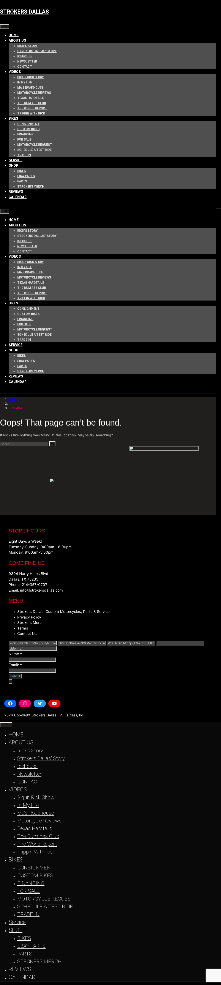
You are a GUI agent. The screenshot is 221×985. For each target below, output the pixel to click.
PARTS (22, 181)
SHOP (13, 165)
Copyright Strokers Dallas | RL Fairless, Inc (49, 715)
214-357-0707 (34, 585)
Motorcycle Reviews (34, 92)
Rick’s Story (27, 46)
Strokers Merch (30, 622)
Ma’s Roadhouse (30, 87)
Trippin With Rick (31, 113)
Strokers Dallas (24, 12)
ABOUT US (17, 40)
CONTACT (24, 66)
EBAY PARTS (26, 176)
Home (13, 399)
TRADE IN (24, 155)
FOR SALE (24, 139)
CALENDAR (18, 197)
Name (15, 654)
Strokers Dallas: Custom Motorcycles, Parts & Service (63, 611)
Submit (15, 676)
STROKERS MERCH (30, 186)
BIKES (13, 118)
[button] (110, 681)
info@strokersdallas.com (41, 590)
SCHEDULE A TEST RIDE (34, 150)
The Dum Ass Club (31, 103)
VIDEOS (15, 72)
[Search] (52, 443)
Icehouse (24, 56)
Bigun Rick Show (30, 77)
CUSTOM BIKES (28, 129)
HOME (14, 35)
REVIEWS (16, 191)
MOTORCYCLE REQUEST (34, 144)
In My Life (24, 82)
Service (15, 160)
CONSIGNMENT (28, 124)
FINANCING (25, 134)
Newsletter (27, 61)
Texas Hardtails (30, 98)
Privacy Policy (29, 617)
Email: (15, 665)
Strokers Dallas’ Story (37, 51)
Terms (22, 628)
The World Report (32, 108)
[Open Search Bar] (3, 206)
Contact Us (27, 633)
